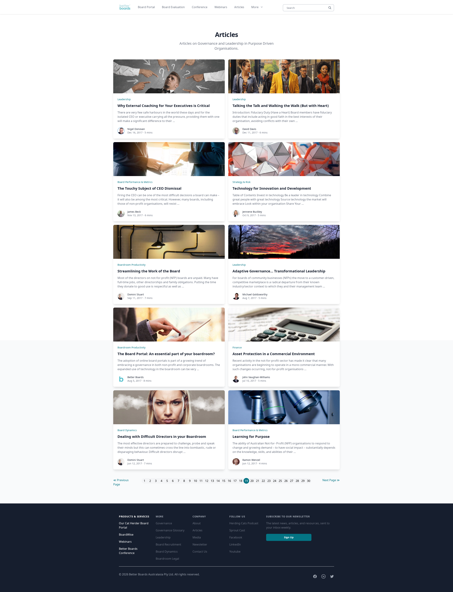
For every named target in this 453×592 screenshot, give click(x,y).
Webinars (220, 7)
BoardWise (126, 534)
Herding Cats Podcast (243, 523)
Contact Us (200, 551)
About (197, 523)
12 (206, 481)
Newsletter (200, 544)
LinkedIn (235, 544)
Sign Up (289, 537)
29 (303, 481)
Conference (199, 7)
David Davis (249, 129)
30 (308, 481)
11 (201, 481)
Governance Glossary (170, 530)
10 (195, 481)
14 (218, 481)
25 (280, 481)
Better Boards (135, 377)
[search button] (329, 7)
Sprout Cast (237, 530)
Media (197, 537)
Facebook (235, 537)
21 (257, 481)
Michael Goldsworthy (254, 294)
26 (286, 481)
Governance (164, 523)
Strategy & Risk (241, 182)
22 (263, 481)
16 (229, 481)
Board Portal (146, 7)
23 (269, 481)
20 (252, 481)
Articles (239, 7)
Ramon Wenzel (251, 460)
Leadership (124, 99)
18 (240, 481)
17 (235, 481)
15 (223, 481)
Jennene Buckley (252, 211)
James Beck (134, 211)
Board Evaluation (173, 7)
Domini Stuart (135, 294)
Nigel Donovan (136, 129)
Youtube (234, 551)
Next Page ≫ (331, 480)
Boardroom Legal (167, 559)
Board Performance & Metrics (135, 182)
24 (274, 481)
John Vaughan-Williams (256, 377)
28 (297, 481)
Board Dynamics (127, 430)
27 (291, 481)
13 (212, 481)
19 (246, 481)
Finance (237, 347)
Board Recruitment (168, 544)
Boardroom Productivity (131, 264)
